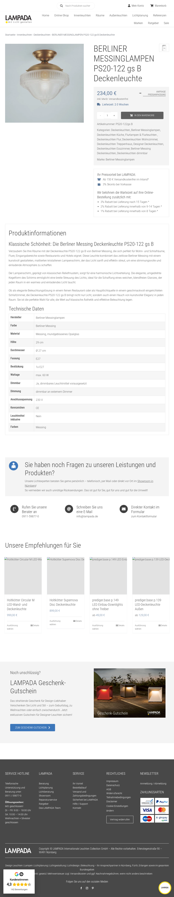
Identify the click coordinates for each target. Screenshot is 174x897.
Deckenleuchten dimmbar (132, 153)
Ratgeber (44, 803)
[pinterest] (93, 888)
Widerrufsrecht (114, 793)
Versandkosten (78, 873)
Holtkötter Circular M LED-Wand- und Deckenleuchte (20, 604)
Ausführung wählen (12, 627)
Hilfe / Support (80, 803)
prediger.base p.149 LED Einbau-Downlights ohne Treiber (107, 604)
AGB (108, 789)
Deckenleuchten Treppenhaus (114, 144)
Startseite (10, 34)
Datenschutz (113, 785)
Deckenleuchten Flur (109, 139)
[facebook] (81, 888)
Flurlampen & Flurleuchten (141, 134)
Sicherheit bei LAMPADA (85, 799)
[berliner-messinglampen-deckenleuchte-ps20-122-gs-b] (44, 83)
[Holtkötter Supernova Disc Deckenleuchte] (65, 575)
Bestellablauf (79, 787)
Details (36, 625)
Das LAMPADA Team (49, 808)
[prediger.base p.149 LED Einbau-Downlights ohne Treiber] (108, 575)
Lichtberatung (46, 791)
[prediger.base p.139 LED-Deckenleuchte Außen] (151, 575)
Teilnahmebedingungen (118, 797)
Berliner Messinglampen (145, 130)
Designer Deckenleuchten (148, 144)
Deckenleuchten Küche (110, 134)
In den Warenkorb (144, 115)
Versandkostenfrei (118, 99)
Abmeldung (160, 783)
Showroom (44, 795)
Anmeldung (146, 783)
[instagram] (87, 888)
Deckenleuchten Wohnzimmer (140, 139)
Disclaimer (111, 801)
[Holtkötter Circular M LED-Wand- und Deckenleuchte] (23, 575)
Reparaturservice (48, 799)
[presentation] (80, 648)
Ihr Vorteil (78, 783)
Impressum (112, 781)
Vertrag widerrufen (120, 819)
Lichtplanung (46, 787)
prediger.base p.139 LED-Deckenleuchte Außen (148, 604)
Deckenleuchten (42, 34)
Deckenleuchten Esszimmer (113, 148)
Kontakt (77, 808)
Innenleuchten (24, 34)
